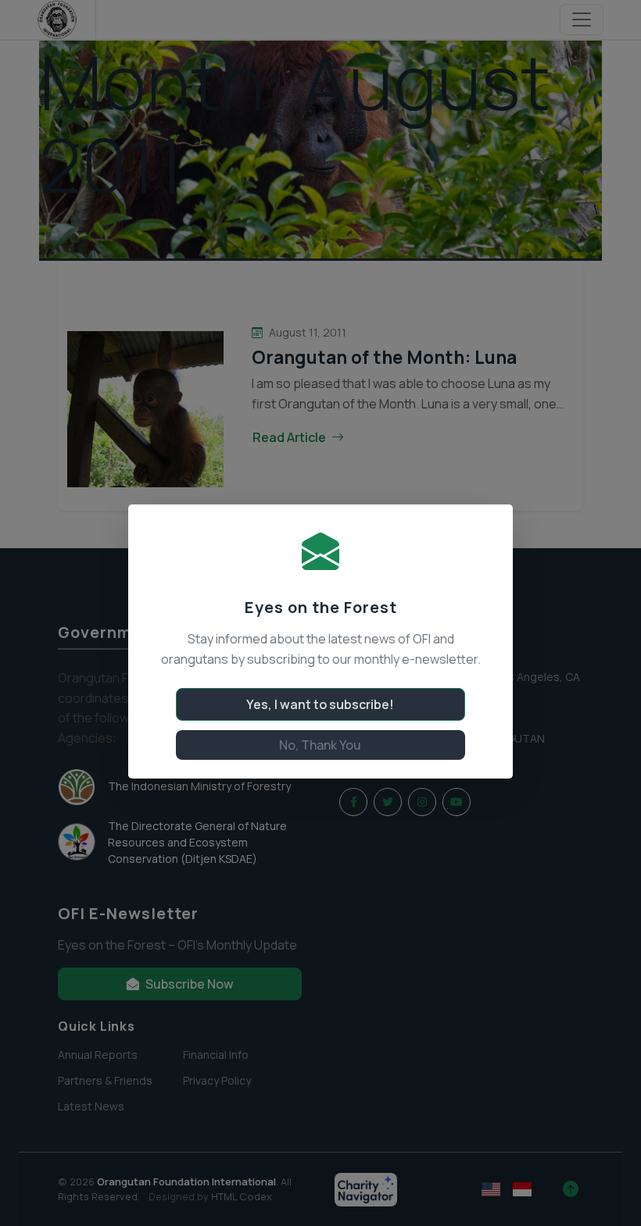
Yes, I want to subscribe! (320, 704)
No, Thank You (320, 745)
